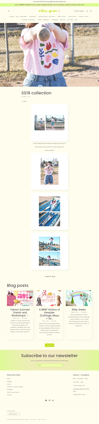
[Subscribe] (61, 365)
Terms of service (42, 419)
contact (9, 395)
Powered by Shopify (23, 419)
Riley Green (79, 309)
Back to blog (50, 276)
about (8, 378)
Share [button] (25, 101)
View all (49, 345)
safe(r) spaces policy (13, 392)
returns (9, 384)
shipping (9, 381)
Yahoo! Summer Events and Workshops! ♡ (20, 312)
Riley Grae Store (15, 419)
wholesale (10, 389)
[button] (8, 11)
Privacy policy (33, 419)
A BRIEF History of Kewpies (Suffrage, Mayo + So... (49, 314)
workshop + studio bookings (15, 387)
